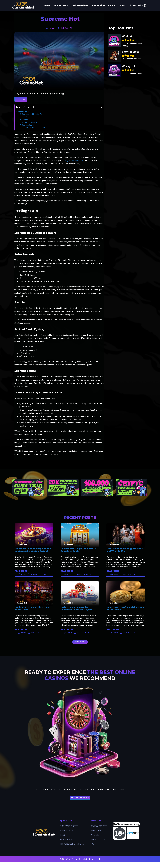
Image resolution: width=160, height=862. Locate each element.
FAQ (92, 843)
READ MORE (21, 571)
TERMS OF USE (98, 839)
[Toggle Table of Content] (99, 108)
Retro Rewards (27, 117)
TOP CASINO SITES (69, 826)
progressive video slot (74, 160)
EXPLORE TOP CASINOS (80, 798)
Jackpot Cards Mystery (30, 122)
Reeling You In (23, 111)
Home (47, 5)
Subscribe (21, 99)
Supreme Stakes (28, 125)
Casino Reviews (80, 5)
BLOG (63, 835)
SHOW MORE (80, 642)
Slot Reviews (61, 5)
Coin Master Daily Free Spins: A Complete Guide (78, 550)
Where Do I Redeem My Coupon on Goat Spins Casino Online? (33, 550)
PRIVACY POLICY (68, 839)
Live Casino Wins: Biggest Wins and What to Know (124, 550)
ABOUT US (96, 830)
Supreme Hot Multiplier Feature (34, 114)
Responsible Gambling (104, 5)
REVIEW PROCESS (99, 826)
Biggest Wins (136, 5)
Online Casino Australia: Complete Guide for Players (76, 608)
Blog (122, 5)
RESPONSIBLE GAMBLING (72, 843)
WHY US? (95, 835)
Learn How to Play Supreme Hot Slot (36, 128)
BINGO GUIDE (66, 830)
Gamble (25, 120)
